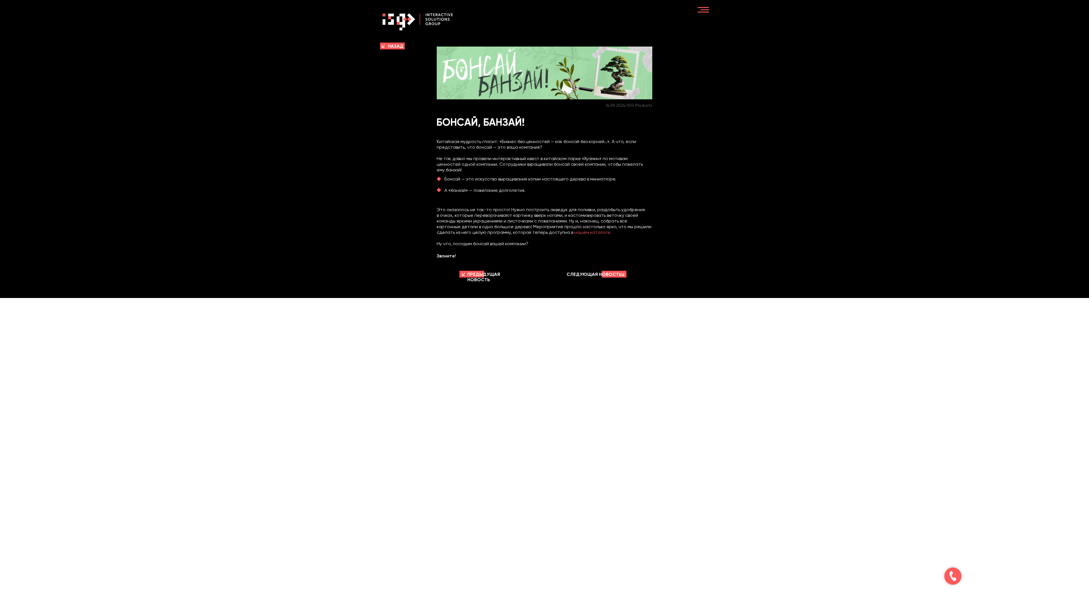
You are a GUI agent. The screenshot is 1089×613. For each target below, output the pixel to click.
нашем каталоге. (592, 232)
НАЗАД (396, 46)
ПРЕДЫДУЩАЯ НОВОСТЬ (483, 277)
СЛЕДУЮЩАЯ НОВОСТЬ (594, 274)
